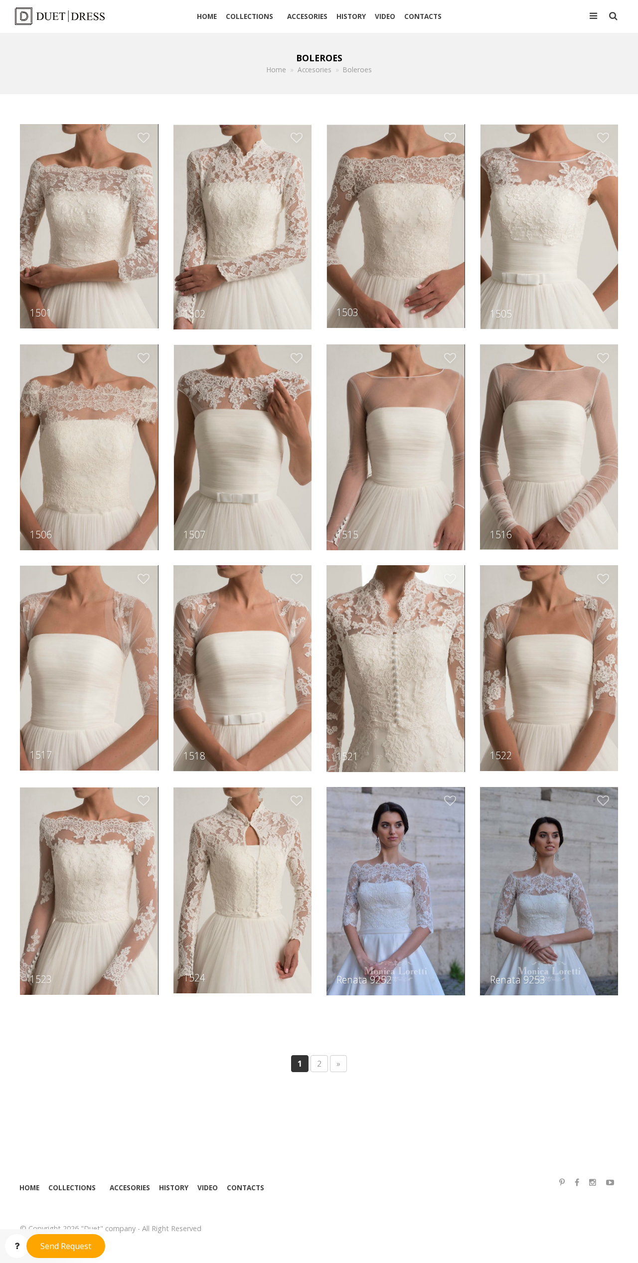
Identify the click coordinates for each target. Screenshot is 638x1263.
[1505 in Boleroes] (549, 225)
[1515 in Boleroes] (395, 446)
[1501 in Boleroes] (89, 225)
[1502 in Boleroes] (242, 225)
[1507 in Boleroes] (242, 446)
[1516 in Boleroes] (549, 446)
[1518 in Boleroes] (242, 667)
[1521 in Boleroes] (395, 667)
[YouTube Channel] (610, 1182)
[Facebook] (577, 1182)
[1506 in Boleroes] (89, 446)
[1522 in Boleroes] (549, 667)
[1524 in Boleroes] (242, 889)
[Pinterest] (562, 1182)
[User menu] (593, 16)
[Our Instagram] (592, 1182)
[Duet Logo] (64, 16)
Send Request (65, 1246)
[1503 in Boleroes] (395, 225)
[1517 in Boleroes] (89, 666)
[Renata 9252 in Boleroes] (395, 890)
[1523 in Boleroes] (89, 890)
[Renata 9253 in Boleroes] (549, 890)
